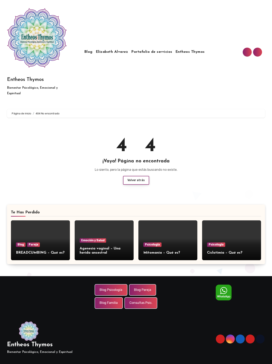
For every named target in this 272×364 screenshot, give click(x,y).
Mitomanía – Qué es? (161, 253)
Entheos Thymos (25, 79)
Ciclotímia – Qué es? (224, 253)
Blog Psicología (111, 290)
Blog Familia (109, 303)
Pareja (33, 244)
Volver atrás (136, 180)
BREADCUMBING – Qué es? (40, 253)
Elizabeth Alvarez (112, 52)
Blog (88, 52)
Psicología (152, 244)
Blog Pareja (142, 290)
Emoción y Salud (93, 240)
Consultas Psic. (140, 303)
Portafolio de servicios (151, 52)
